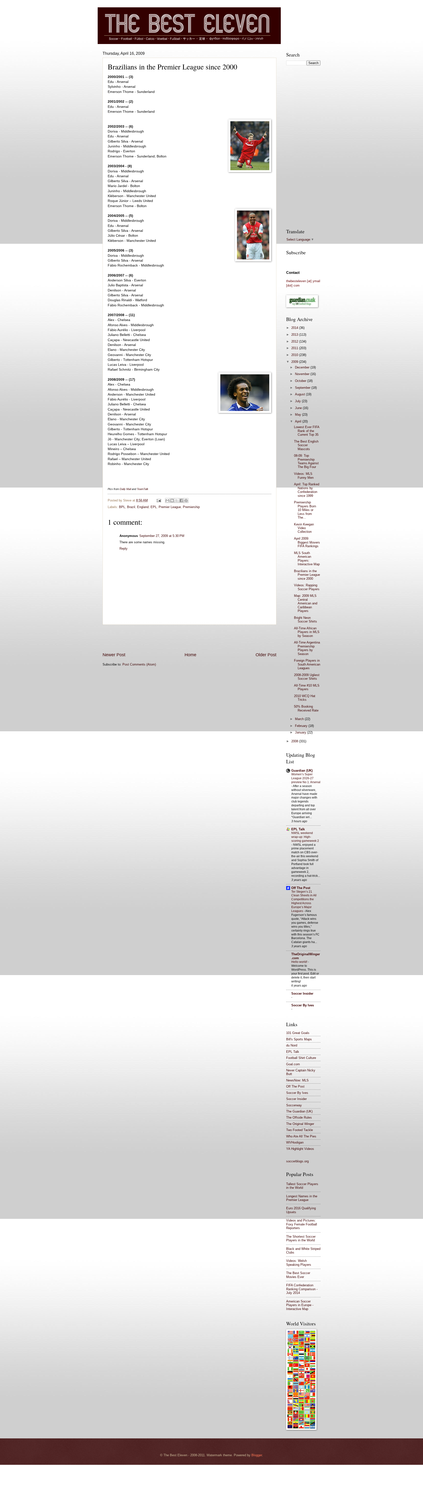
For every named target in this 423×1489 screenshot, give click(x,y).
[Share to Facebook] (181, 500)
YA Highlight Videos (300, 1149)
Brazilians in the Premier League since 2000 (307, 574)
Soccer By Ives (302, 1005)
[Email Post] (158, 500)
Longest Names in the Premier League (301, 1198)
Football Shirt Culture (301, 1058)
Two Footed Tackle (299, 1130)
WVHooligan (295, 1142)
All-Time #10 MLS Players (306, 687)
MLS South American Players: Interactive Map (307, 558)
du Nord (291, 1045)
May (298, 414)
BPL (122, 507)
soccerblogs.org (297, 1161)
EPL (154, 507)
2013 (295, 334)
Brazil (131, 507)
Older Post (266, 654)
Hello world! (299, 962)
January (301, 732)
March (300, 719)
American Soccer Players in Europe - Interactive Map (299, 1305)
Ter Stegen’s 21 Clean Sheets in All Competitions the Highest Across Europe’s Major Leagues (304, 901)
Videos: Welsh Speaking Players (298, 1262)
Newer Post (114, 654)
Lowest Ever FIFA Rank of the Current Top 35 (306, 430)
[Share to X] (176, 500)
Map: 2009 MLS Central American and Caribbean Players (305, 603)
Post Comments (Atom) (139, 664)
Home (190, 654)
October (301, 381)
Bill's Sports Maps (299, 1039)
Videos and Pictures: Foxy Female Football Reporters (301, 1224)
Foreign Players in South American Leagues (307, 664)
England (143, 507)
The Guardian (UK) (299, 1111)
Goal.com (293, 1064)
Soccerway (294, 1105)
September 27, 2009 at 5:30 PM (161, 536)
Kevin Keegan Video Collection (304, 528)
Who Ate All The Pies (301, 1136)
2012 (295, 341)
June (299, 408)
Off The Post (300, 888)
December (302, 367)
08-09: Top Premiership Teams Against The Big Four (306, 461)
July (298, 401)
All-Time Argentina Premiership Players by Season (307, 648)
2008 (295, 741)
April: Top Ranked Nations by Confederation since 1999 (306, 489)
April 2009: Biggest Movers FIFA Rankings (307, 542)
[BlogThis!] (172, 500)
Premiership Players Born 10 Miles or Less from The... (305, 509)
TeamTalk (142, 489)
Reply (123, 548)
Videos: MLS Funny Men (304, 475)
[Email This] (167, 500)
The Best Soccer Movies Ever (298, 1274)
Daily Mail (125, 489)
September (303, 387)
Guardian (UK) (302, 770)
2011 (295, 348)
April (298, 421)
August (300, 394)
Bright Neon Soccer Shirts (305, 619)
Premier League (170, 507)
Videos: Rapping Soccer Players (306, 587)
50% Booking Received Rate (306, 708)
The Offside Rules (299, 1117)
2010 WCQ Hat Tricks (304, 697)
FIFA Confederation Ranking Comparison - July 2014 (301, 1289)
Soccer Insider (302, 993)
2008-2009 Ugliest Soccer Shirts (306, 676)
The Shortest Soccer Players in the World (301, 1238)
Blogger (256, 1455)
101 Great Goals (297, 1033)
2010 (295, 355)
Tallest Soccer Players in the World (302, 1185)
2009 (295, 362)
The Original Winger (300, 1124)
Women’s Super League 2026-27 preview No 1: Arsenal (305, 778)
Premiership (191, 507)
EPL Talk (298, 829)
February (301, 726)
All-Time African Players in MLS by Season (306, 632)
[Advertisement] (189, 638)
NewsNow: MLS (297, 1080)
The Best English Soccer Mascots (306, 445)
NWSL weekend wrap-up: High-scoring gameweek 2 (305, 837)
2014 (295, 328)
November (302, 374)
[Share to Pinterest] (186, 500)
